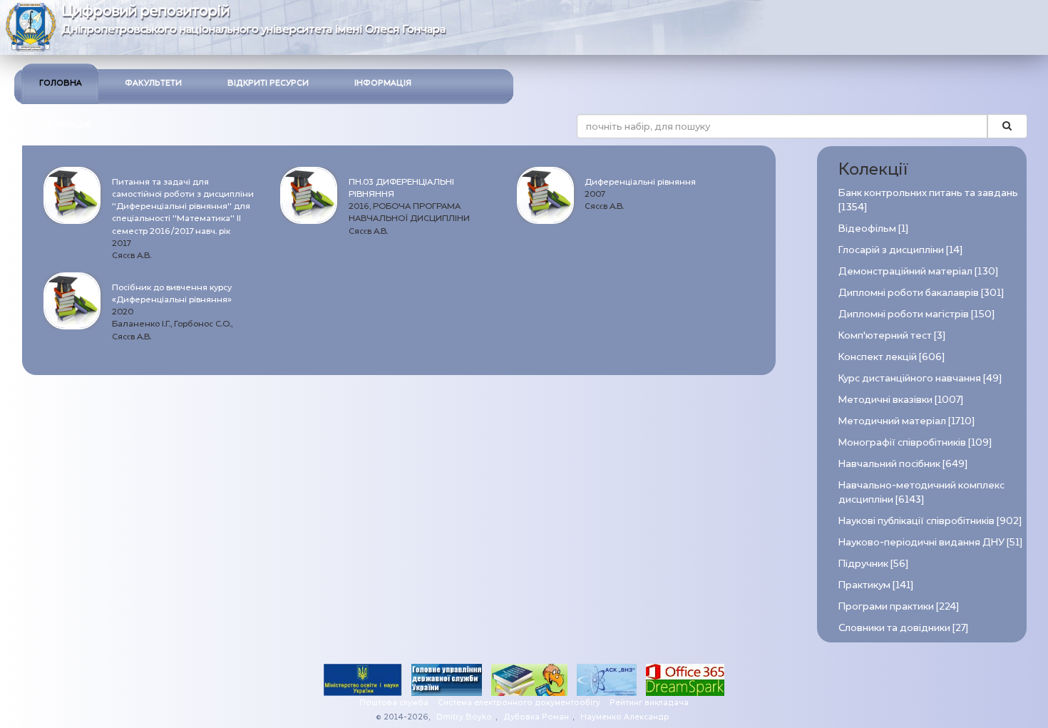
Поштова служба (393, 703)
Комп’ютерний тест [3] (891, 335)
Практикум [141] (875, 585)
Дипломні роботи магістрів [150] (916, 314)
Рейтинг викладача (649, 703)
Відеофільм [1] (873, 228)
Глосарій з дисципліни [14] (900, 250)
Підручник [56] (873, 563)
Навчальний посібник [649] (902, 463)
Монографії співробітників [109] (915, 442)
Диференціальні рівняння (640, 182)
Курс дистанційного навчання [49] (920, 378)
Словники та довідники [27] (903, 627)
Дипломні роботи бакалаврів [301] (921, 292)
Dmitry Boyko (464, 717)
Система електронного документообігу (519, 703)
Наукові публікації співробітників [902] (930, 521)
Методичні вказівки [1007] (900, 399)
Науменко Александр (624, 717)
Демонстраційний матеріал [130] (918, 271)
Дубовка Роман (536, 717)
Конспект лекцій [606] (891, 357)
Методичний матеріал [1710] (906, 421)
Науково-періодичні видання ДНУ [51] (930, 542)
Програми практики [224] (898, 606)
